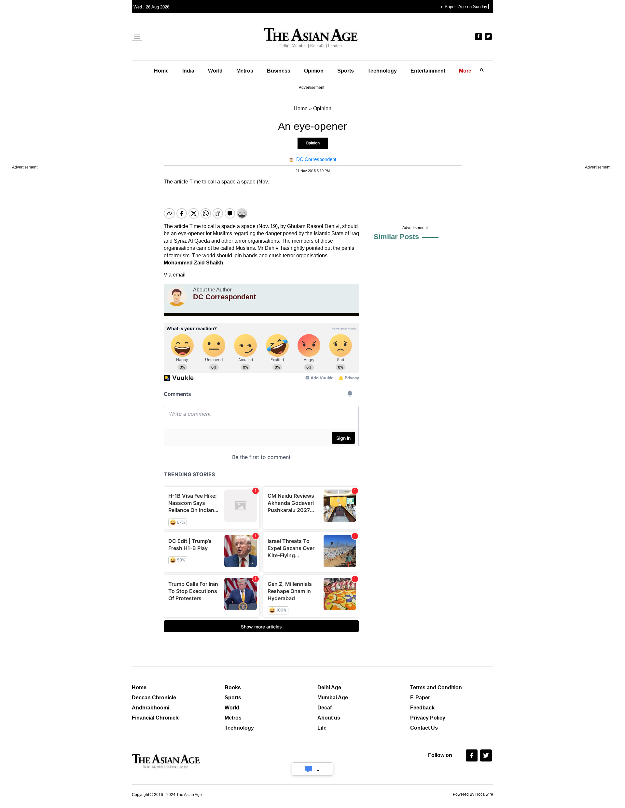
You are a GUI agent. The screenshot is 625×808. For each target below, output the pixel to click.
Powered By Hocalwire (473, 794)
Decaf (324, 707)
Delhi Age (329, 687)
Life (321, 728)
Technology (382, 71)
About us (328, 717)
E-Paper (420, 697)
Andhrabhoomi (150, 707)
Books (233, 687)
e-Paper (448, 6)
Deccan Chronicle (154, 697)
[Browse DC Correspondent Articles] (177, 296)
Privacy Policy (427, 717)
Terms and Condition (436, 687)
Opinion (314, 71)
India (188, 71)
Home (161, 71)
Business (278, 71)
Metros (244, 71)
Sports (345, 71)
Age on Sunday (472, 6)
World (215, 71)
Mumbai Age (332, 697)
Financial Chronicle (156, 717)
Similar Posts (396, 237)
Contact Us (424, 728)
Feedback (422, 707)
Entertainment (427, 71)
